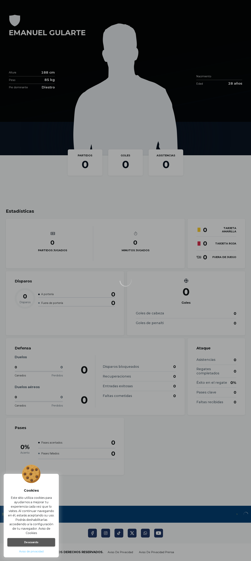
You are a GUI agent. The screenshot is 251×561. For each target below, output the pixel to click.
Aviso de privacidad (31, 551)
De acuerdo (31, 542)
